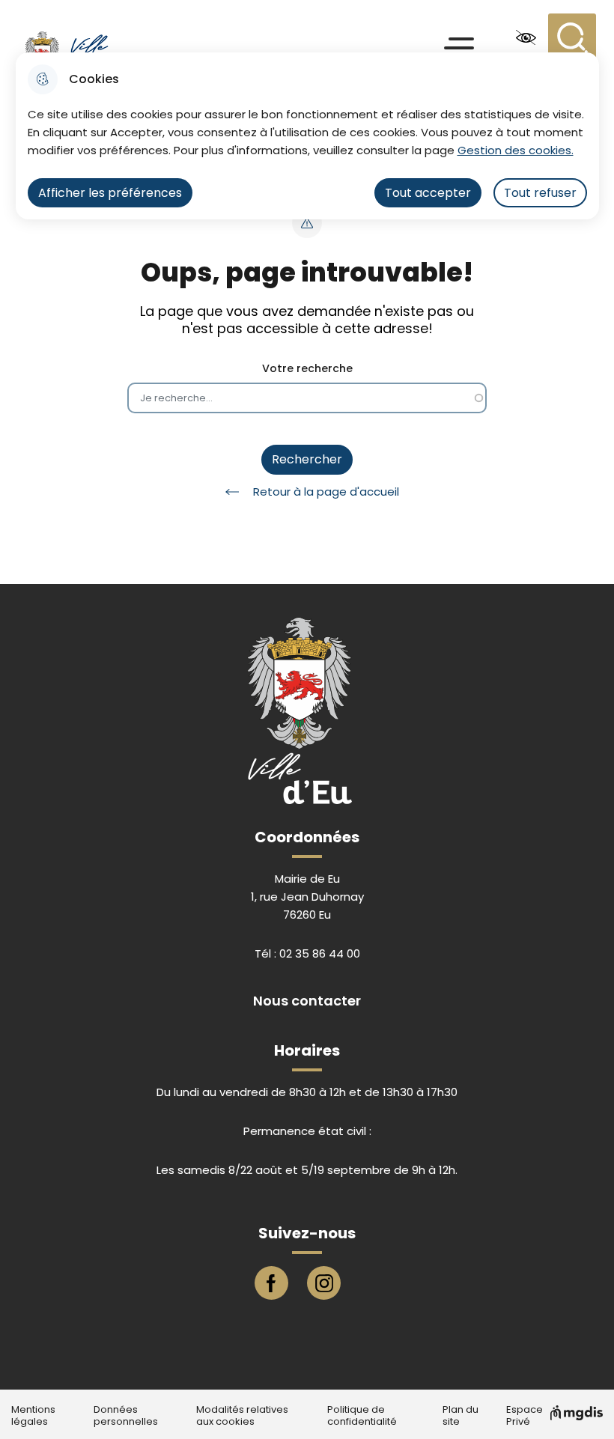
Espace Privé (524, 1416)
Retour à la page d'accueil (326, 491)
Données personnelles (126, 1416)
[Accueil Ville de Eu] (85, 37)
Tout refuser (540, 192)
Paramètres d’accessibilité (525, 37)
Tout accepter (428, 192)
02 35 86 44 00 (319, 953)
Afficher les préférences (110, 192)
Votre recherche (307, 368)
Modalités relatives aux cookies (242, 1416)
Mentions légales (33, 1416)
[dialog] (307, 135)
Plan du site (460, 1416)
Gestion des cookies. (516, 150)
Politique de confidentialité (362, 1416)
